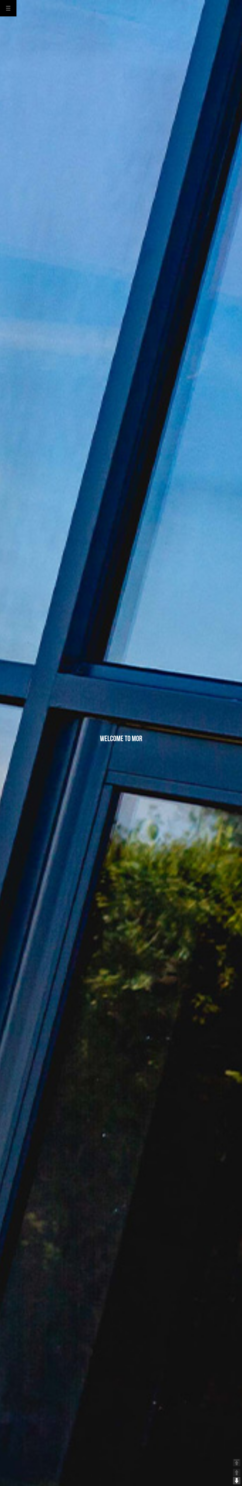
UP (236, 1472)
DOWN (236, 1480)
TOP (236, 1462)
